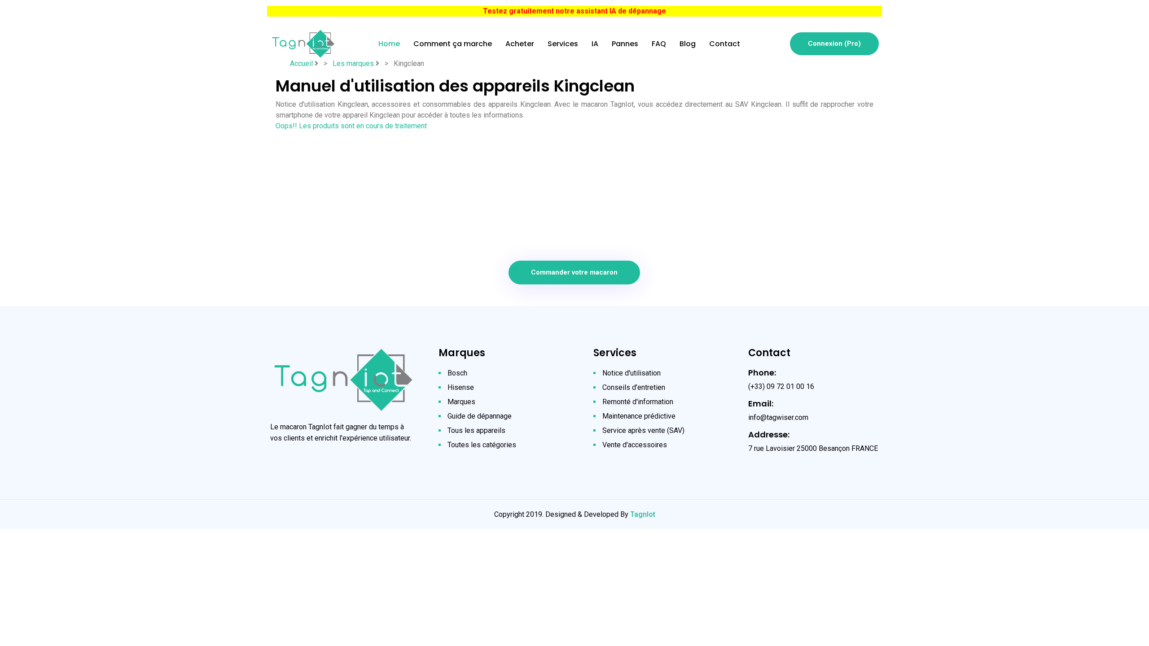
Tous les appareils (476, 430)
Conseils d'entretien (633, 387)
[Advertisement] (574, 194)
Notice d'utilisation (631, 373)
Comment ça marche (452, 44)
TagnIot (642, 514)
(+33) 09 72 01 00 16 (781, 386)
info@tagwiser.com (778, 417)
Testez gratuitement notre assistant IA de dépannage (574, 11)
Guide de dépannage (479, 416)
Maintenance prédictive (638, 416)
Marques (461, 401)
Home (389, 44)
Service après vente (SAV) (643, 430)
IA (595, 44)
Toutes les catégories (481, 445)
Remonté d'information (637, 401)
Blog (688, 44)
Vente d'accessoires (634, 445)
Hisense (460, 387)
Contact (724, 44)
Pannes (625, 44)
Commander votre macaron (574, 272)
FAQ (659, 44)
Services (563, 44)
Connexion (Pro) (834, 43)
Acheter (519, 44)
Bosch (457, 373)
